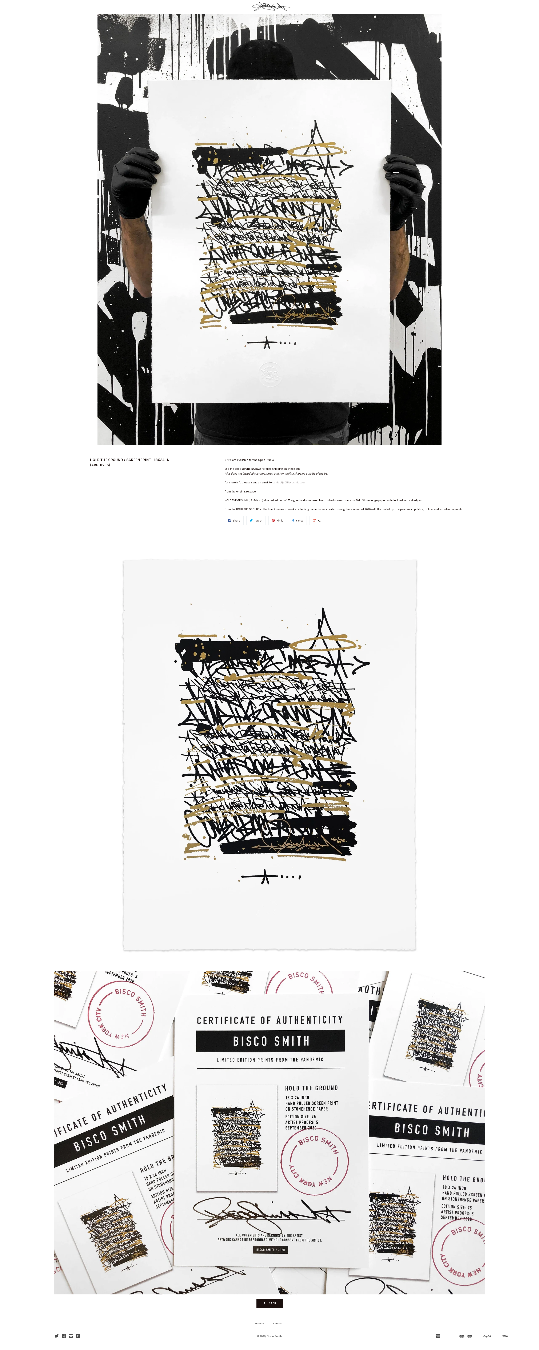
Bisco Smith (274, 1336)
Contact (279, 1323)
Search (259, 1323)
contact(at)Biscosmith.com (289, 482)
